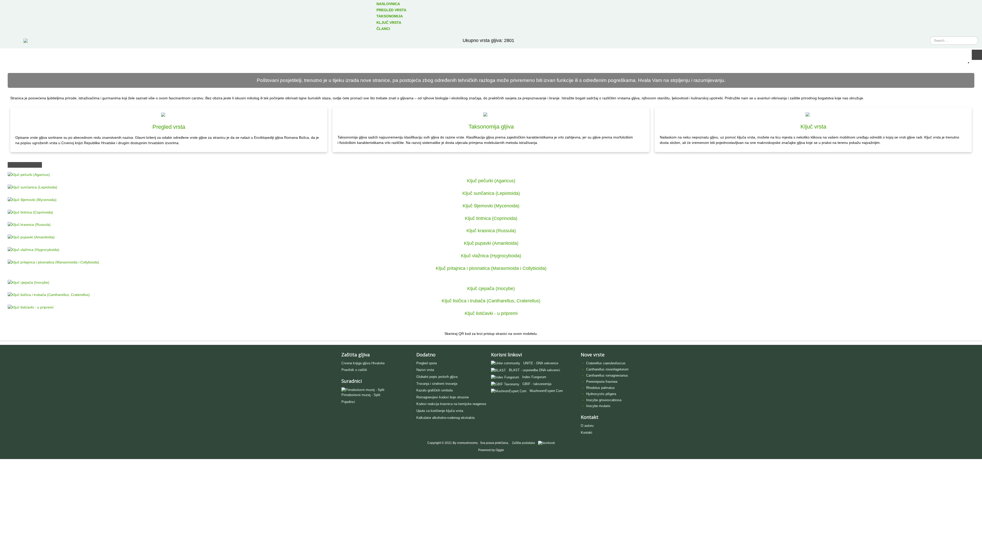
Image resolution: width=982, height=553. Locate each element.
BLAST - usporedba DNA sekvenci (534, 370)
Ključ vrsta (813, 126)
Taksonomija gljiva (491, 126)
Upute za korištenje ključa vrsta (439, 411)
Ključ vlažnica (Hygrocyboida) (491, 255)
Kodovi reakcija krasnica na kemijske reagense (451, 404)
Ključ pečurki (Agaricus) (491, 180)
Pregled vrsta (168, 127)
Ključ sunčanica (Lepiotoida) (491, 193)
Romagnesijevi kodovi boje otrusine (442, 397)
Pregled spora (426, 363)
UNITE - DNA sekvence (540, 363)
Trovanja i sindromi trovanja (436, 384)
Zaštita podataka (523, 443)
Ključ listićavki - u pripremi (491, 313)
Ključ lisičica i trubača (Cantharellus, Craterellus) (491, 300)
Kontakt (586, 432)
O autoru (587, 426)
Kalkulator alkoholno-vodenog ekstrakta (445, 418)
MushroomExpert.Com (546, 391)
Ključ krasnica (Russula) (491, 230)
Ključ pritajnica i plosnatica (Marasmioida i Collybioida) (491, 268)
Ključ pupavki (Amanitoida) (491, 243)
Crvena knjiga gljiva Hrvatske (363, 363)
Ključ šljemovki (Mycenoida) (491, 205)
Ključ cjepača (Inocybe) (491, 288)
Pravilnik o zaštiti (354, 370)
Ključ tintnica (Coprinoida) (491, 218)
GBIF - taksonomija (536, 384)
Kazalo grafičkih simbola (434, 390)
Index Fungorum (534, 377)
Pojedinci (348, 402)
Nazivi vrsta (425, 370)
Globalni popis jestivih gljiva (436, 377)
